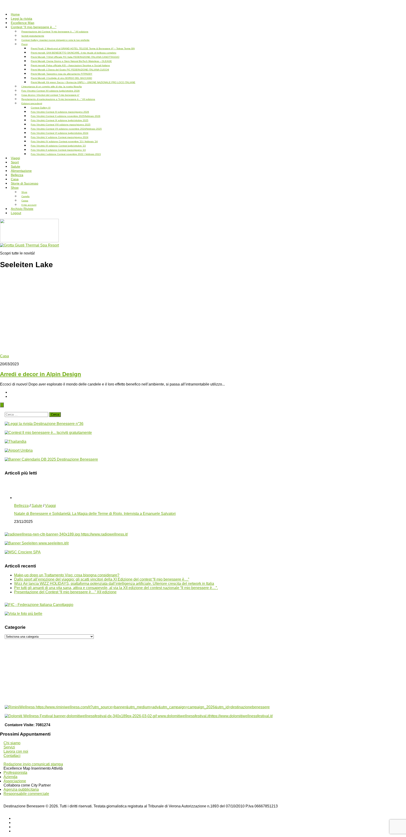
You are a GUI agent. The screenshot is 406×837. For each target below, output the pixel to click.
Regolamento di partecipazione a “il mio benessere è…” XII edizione (58, 99)
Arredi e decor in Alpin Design (40, 374)
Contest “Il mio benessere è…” (33, 27)
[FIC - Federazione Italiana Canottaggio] (39, 605)
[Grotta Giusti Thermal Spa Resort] (29, 245)
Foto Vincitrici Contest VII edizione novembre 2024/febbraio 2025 (66, 128)
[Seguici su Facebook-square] (14, 823)
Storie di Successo (24, 183)
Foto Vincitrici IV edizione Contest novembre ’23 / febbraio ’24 (64, 141)
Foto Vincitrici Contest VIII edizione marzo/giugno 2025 (60, 124)
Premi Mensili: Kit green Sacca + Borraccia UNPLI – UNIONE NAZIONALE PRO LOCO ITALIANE (83, 82)
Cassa (24, 200)
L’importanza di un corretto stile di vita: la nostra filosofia (51, 86)
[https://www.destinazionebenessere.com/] (29, 241)
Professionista (15, 773)
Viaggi (50, 506)
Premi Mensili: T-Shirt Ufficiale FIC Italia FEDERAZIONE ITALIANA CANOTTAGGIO (75, 57)
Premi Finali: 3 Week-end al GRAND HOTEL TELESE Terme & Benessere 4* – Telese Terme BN (83, 48)
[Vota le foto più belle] (23, 614)
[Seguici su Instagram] (14, 831)
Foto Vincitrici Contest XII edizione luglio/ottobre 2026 (50, 90)
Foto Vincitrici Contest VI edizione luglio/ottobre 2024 (59, 133)
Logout (16, 213)
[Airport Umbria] (19, 450)
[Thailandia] (15, 442)
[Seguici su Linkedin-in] (14, 827)
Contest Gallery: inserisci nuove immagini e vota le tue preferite (55, 40)
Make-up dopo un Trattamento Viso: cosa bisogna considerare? (66, 575)
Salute (36, 506)
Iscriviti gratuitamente (32, 36)
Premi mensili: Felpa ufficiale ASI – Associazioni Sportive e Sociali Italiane (70, 65)
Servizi (9, 747)
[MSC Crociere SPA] (23, 552)
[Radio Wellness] (66, 534)
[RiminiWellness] (137, 707)
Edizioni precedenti (31, 103)
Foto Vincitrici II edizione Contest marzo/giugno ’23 (58, 150)
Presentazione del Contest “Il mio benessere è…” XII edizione (54, 31)
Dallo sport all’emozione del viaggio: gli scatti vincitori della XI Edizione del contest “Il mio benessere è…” (101, 579)
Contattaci (12, 756)
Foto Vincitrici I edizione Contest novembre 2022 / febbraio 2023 (66, 154)
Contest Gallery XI (41, 107)
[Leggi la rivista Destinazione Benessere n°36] (44, 424)
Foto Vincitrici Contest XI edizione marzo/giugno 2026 (60, 112)
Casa (4, 356)
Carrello (25, 196)
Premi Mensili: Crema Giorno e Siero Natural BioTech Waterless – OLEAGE (71, 61)
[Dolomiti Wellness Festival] (139, 716)
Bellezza (21, 506)
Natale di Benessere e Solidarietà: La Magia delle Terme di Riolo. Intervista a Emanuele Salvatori (95, 514)
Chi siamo (12, 743)
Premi (24, 44)
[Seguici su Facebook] (14, 818)
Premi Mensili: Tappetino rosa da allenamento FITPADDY (61, 74)
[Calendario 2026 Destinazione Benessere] (51, 459)
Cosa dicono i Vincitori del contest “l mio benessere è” (50, 95)
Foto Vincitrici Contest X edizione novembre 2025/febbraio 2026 (65, 116)
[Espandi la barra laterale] (2, 404)
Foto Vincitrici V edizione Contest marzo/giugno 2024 (59, 137)
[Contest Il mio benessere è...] (48, 433)
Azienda (10, 777)
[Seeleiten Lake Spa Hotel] (37, 543)
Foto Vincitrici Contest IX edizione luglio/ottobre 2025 (59, 120)
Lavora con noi (16, 751)
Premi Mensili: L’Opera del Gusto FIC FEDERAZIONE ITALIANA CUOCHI (70, 69)
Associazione (15, 781)
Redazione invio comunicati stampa (33, 764)
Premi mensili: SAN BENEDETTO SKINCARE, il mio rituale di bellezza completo (73, 52)
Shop (15, 187)
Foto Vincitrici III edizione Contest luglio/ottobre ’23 (58, 145)
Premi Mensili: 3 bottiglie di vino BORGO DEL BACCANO (61, 78)
